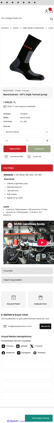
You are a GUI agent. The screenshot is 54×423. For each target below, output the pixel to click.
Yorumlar (7, 270)
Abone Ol (45, 326)
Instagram (25, 353)
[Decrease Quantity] (6, 140)
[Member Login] (46, 11)
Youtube (9, 346)
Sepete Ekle (14, 149)
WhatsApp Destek (40, 418)
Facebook (10, 353)
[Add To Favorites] (13, 156)
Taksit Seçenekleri (12, 279)
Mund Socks (25, 118)
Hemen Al (39, 149)
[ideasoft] (12, 421)
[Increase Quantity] (47, 140)
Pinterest (42, 353)
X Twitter (38, 346)
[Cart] (51, 11)
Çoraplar (24, 114)
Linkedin (24, 346)
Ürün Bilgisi (8, 167)
